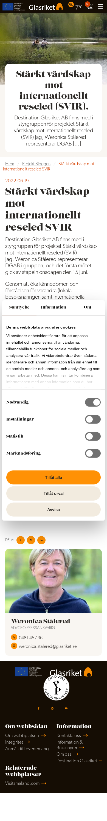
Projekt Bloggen (36, 164)
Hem (9, 164)
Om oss (64, 754)
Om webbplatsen (22, 735)
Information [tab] (53, 307)
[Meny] (100, 6)
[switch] (93, 419)
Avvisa (53, 509)
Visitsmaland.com (22, 783)
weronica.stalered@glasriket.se (48, 647)
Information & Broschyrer (70, 745)
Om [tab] (87, 307)
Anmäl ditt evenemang (27, 749)
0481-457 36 (31, 638)
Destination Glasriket (77, 761)
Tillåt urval (54, 493)
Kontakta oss (69, 735)
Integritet (14, 742)
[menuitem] (76, 6)
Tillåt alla (53, 477)
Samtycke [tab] (19, 307)
